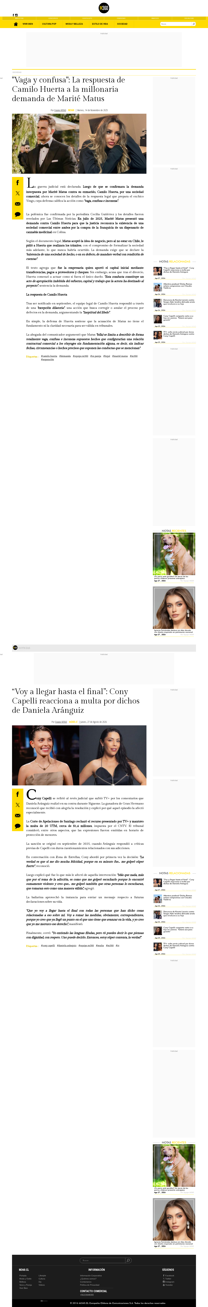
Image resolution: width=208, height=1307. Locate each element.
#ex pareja (95, 356)
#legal (106, 356)
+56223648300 (87, 1295)
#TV (117, 945)
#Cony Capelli (48, 945)
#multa (100, 945)
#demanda (65, 356)
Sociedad (17, 72)
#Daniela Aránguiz (66, 945)
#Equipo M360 (80, 356)
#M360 (134, 356)
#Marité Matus (120, 356)
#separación (47, 359)
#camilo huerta (49, 356)
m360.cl (73, 722)
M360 (71, 110)
